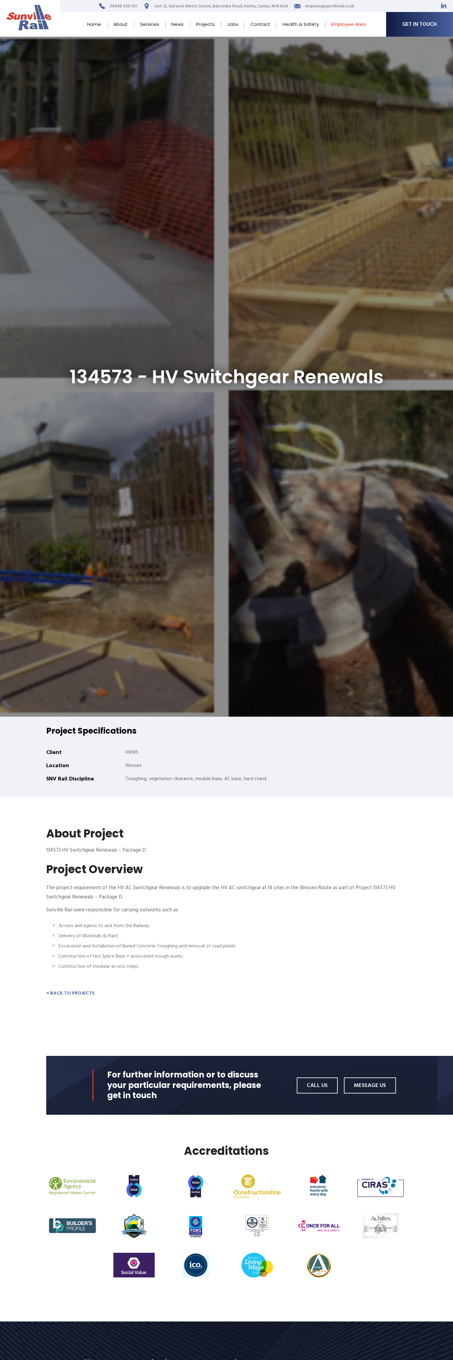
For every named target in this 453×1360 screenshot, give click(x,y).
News (177, 24)
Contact (260, 24)
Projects (205, 24)
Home (94, 24)
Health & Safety (301, 24)
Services (149, 24)
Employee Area (348, 24)
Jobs (232, 24)
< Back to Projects (70, 993)
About (120, 24)
